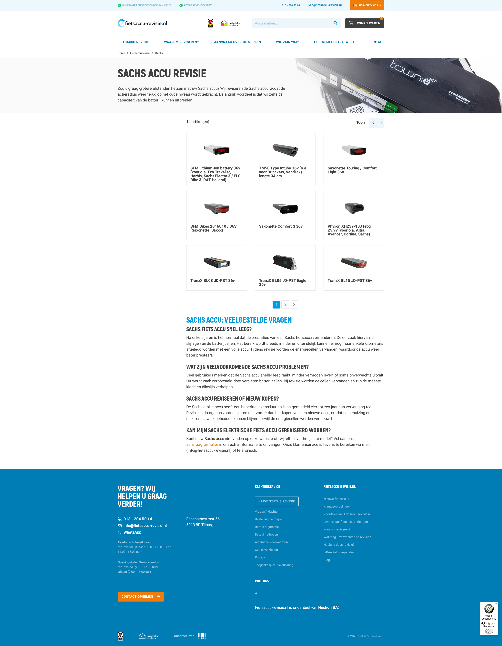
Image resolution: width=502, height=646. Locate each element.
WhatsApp (132, 532)
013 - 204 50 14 (291, 5)
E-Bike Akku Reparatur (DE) (342, 552)
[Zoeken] (335, 23)
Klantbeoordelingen (337, 506)
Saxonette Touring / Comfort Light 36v (352, 170)
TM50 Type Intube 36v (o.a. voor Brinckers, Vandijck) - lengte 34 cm (283, 172)
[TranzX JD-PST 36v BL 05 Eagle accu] (285, 262)
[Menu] (495, 604)
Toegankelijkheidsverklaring (274, 565)
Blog (327, 560)
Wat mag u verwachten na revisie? (347, 537)
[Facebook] (256, 594)
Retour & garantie (267, 527)
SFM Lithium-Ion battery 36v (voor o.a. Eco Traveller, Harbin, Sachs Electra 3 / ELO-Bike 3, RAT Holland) (216, 174)
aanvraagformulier (202, 444)
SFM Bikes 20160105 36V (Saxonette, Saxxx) (213, 228)
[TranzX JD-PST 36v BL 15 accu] (354, 262)
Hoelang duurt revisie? (339, 544)
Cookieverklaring (266, 549)
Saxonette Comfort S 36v (281, 226)
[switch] (489, 631)
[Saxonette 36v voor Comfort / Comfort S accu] (285, 208)
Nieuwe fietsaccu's (336, 499)
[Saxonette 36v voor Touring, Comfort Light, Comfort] (354, 150)
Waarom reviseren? (337, 529)
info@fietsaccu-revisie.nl (325, 5)
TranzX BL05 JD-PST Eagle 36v (282, 283)
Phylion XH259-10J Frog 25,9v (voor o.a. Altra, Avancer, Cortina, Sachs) (349, 230)
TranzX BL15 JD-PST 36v (350, 281)
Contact (376, 42)
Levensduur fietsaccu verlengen (346, 521)
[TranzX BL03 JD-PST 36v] (217, 262)
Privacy (260, 557)
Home (121, 53)
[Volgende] (294, 304)
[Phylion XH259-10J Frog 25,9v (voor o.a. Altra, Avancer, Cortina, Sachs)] (354, 208)
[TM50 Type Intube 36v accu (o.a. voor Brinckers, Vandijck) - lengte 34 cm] (285, 150)
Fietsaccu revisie (140, 53)
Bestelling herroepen (269, 519)
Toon (360, 122)
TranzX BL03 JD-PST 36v (212, 281)
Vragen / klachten (267, 511)
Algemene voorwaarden (271, 542)
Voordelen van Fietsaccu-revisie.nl (347, 514)
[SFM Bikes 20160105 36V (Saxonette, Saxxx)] (217, 208)
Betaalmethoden (266, 534)
